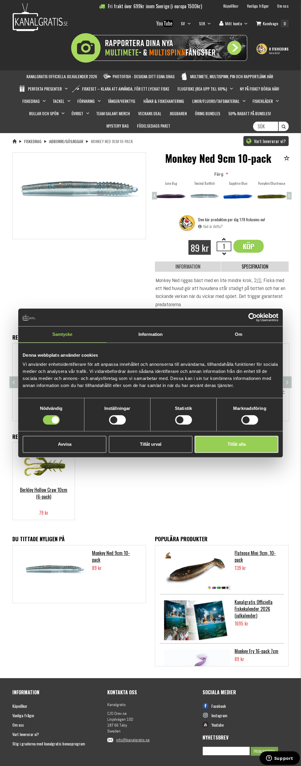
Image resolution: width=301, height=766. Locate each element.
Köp (248, 246)
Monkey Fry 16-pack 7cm (256, 651)
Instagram (219, 715)
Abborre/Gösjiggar (66, 141)
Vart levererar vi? (269, 141)
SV (183, 23)
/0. (259, 280)
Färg (218, 174)
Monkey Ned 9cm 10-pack (111, 556)
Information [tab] (150, 334)
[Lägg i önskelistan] (288, 158)
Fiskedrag (32, 141)
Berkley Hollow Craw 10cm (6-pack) (43, 493)
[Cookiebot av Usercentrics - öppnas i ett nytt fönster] (252, 317)
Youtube (217, 725)
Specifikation (255, 266)
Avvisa (64, 444)
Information (187, 266)
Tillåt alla (237, 444)
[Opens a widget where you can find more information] (279, 758)
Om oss (18, 725)
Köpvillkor (19, 706)
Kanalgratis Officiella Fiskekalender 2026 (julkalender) (253, 609)
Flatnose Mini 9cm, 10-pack (255, 556)
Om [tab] (238, 334)
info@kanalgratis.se (133, 739)
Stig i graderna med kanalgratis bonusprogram (48, 743)
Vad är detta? (274, 53)
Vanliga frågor (23, 715)
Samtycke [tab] (62, 334)
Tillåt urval (150, 444)
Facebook (218, 706)
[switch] (117, 420)
